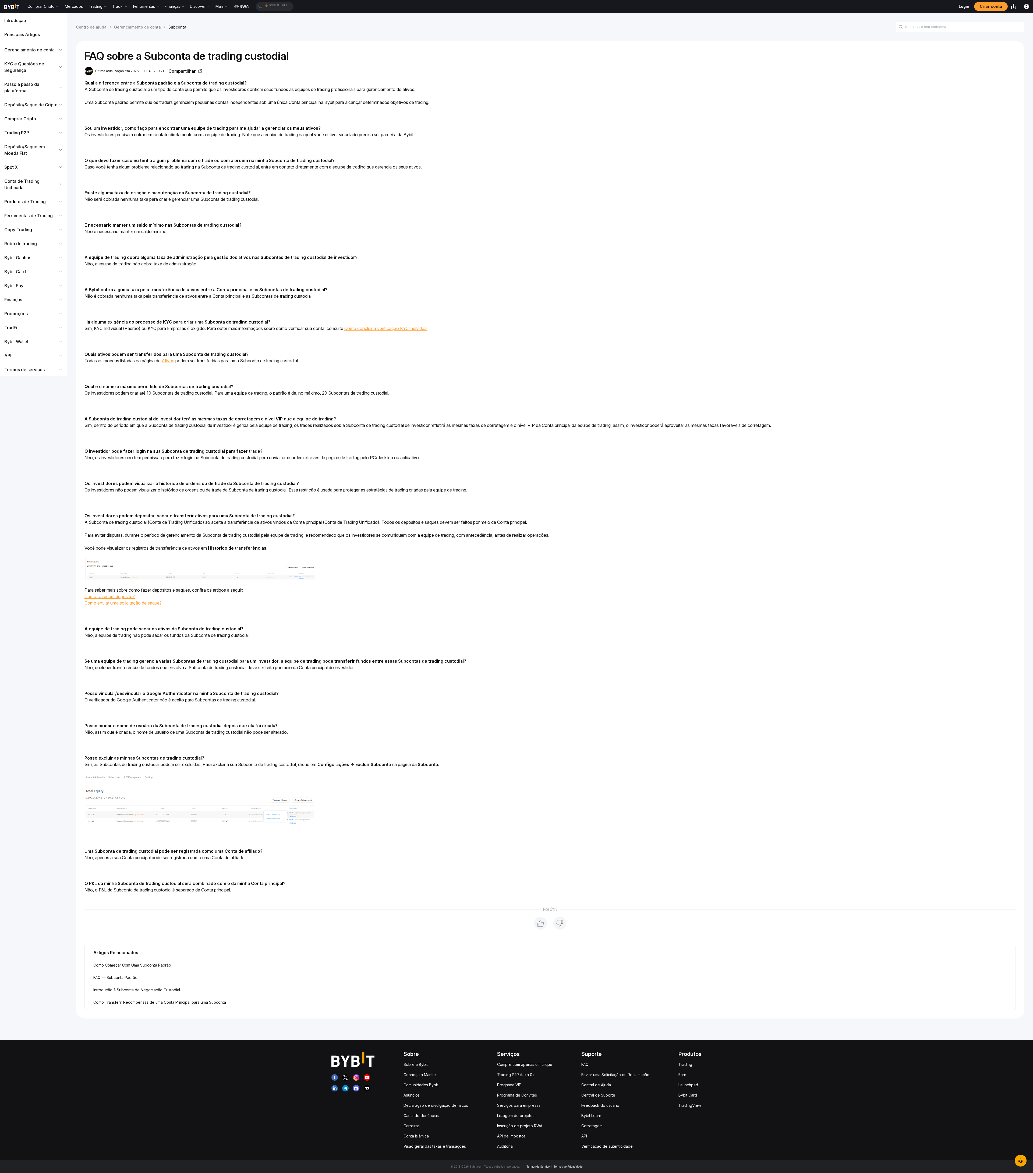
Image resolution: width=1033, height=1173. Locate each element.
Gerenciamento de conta (137, 27)
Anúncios (412, 1095)
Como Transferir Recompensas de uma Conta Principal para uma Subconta (159, 1002)
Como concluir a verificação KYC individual (385, 328)
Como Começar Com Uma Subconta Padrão (132, 965)
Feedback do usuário (600, 1105)
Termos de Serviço (538, 1166)
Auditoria (505, 1146)
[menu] (33, 195)
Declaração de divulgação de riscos (436, 1105)
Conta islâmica (416, 1136)
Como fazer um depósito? (109, 596)
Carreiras (412, 1125)
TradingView (689, 1105)
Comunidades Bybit (421, 1085)
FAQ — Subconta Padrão (115, 977)
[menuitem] (33, 20)
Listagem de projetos (516, 1115)
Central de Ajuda (596, 1085)
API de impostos (511, 1136)
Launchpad (688, 1085)
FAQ (585, 1064)
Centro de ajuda (91, 27)
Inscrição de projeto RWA (519, 1125)
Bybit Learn (591, 1115)
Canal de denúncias (421, 1115)
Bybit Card (687, 1095)
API (584, 1136)
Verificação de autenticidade (607, 1146)
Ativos (168, 360)
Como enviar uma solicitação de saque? (123, 603)
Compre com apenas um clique (524, 1064)
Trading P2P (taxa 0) (515, 1074)
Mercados (74, 6)
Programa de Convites (517, 1095)
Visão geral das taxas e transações (435, 1146)
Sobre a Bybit (416, 1064)
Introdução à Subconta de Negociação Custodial (136, 990)
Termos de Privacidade (568, 1166)
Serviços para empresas (518, 1105)
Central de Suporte (598, 1095)
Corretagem (592, 1125)
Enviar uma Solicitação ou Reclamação (615, 1074)
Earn (682, 1074)
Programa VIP (509, 1085)
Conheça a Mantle (420, 1074)
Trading (685, 1064)
